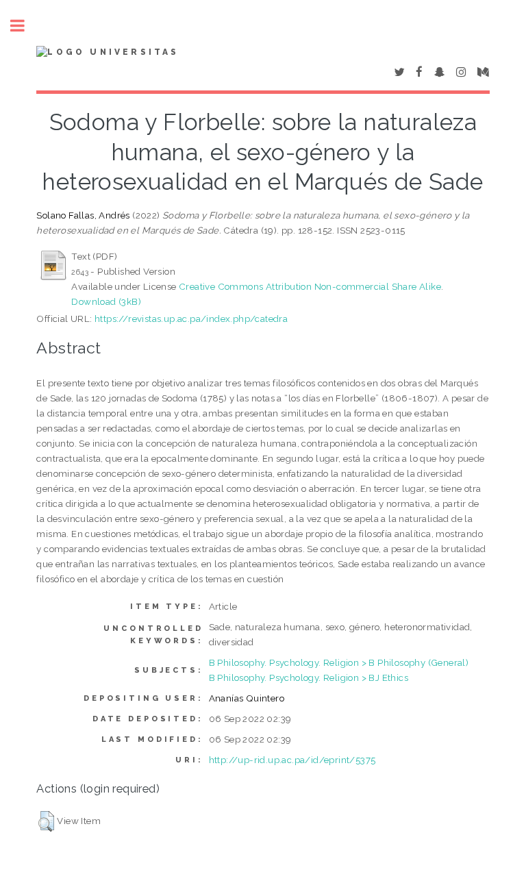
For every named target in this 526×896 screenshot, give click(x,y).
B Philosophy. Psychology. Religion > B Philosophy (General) (339, 662)
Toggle (24, 25)
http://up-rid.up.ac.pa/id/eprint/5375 (292, 759)
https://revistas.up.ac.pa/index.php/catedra (191, 318)
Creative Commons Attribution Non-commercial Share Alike (310, 286)
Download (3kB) (106, 301)
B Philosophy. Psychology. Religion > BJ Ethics (308, 677)
